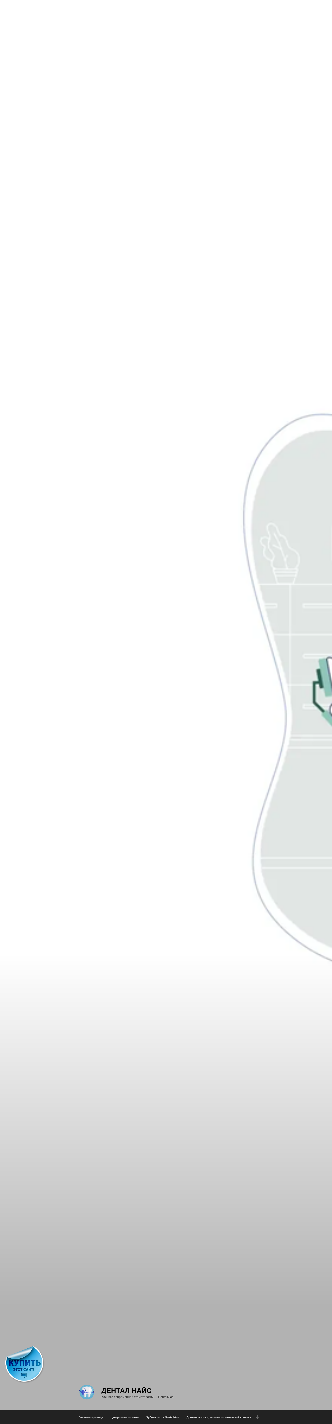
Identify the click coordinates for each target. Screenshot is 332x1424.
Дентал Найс (126, 1390)
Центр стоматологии (125, 1417)
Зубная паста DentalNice (162, 1417)
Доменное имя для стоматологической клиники (219, 1417)
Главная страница (91, 1417)
